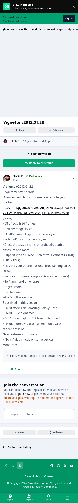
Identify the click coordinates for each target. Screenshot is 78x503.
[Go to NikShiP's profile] (5, 141)
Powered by (39, 486)
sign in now (22, 394)
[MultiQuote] (5, 369)
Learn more (7, 6)
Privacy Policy (32, 476)
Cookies (48, 476)
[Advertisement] (39, 73)
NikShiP (14, 141)
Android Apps (42, 141)
